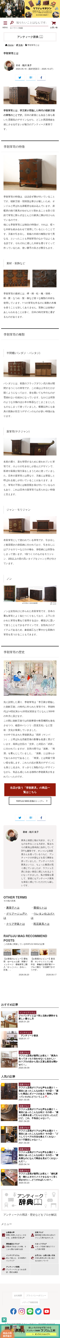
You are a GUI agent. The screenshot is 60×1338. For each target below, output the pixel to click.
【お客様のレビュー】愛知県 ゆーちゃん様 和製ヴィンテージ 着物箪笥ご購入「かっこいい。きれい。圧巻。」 (16, 964)
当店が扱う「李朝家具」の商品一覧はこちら (30, 790)
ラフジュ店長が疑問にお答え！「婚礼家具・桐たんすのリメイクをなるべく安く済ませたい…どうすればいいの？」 (38, 1176)
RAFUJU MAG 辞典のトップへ (30, 800)
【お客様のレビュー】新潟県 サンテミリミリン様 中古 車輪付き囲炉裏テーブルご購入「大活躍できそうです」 (43, 964)
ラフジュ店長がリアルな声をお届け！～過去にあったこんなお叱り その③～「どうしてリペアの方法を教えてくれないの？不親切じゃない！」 (38, 1135)
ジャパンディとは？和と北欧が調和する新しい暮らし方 (38, 1017)
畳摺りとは (40, 907)
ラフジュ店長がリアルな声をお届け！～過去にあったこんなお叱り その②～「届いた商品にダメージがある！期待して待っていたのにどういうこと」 (38, 1092)
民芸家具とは (42, 924)
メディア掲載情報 (30, 1302)
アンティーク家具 (29, 1035)
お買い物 (54, 27)
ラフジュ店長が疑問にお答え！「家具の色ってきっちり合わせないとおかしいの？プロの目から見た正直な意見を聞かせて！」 (38, 1060)
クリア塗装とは (15, 924)
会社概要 (18, 1295)
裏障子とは (13, 907)
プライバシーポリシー (36, 1295)
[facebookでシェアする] (41, 78)
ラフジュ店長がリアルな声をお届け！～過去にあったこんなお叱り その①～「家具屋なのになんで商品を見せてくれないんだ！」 (38, 1156)
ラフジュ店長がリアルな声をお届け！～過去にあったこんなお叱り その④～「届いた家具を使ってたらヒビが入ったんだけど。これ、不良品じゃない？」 (38, 1113)
